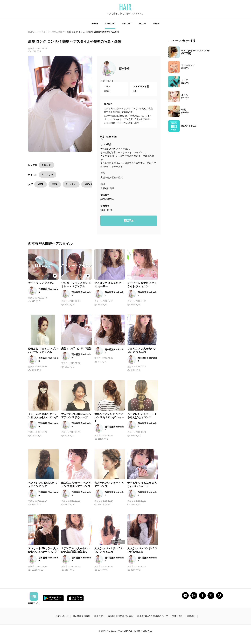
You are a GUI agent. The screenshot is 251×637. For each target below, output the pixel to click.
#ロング (89, 184)
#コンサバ (71, 184)
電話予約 (128, 220)
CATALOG (110, 23)
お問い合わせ (62, 616)
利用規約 (98, 616)
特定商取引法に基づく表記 (120, 616)
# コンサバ (47, 174)
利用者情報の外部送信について (152, 616)
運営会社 (191, 616)
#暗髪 (55, 184)
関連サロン (177, 616)
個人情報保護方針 (81, 616)
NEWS (156, 23)
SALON (142, 23)
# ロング (46, 165)
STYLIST (127, 23)
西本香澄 (124, 68)
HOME (95, 23)
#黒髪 (40, 184)
